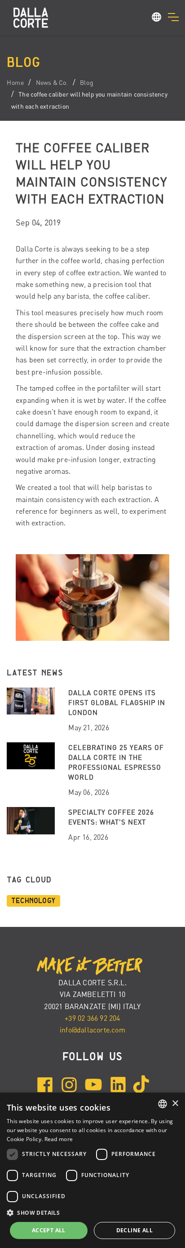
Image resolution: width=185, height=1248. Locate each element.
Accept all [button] (49, 1230)
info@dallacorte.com (92, 1029)
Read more (58, 1139)
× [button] (175, 1103)
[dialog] (92, 1170)
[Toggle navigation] (173, 17)
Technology (33, 900)
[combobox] (162, 1103)
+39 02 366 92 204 (92, 1018)
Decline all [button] (134, 1230)
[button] (157, 18)
